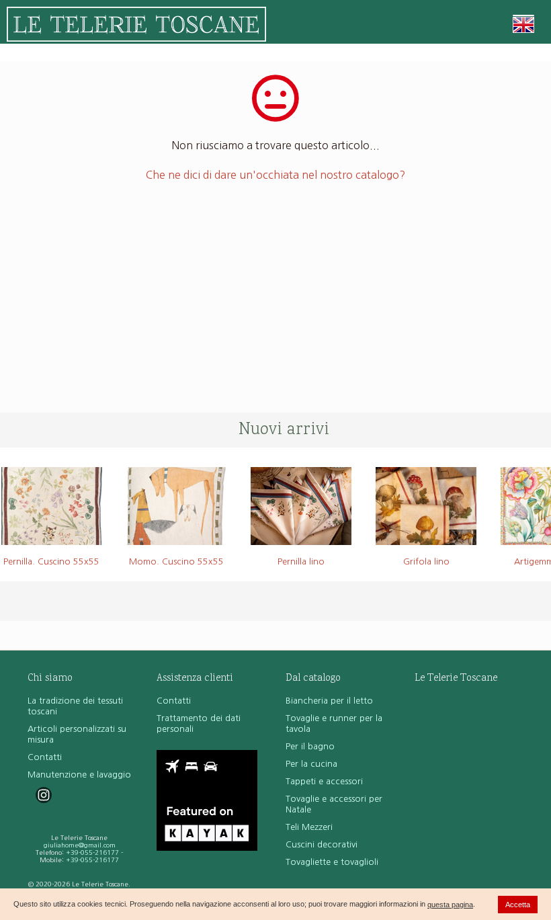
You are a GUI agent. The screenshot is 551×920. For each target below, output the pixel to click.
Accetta (517, 905)
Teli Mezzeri (309, 827)
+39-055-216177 (92, 852)
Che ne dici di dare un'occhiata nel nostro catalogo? (275, 174)
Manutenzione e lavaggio (79, 774)
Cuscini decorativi (321, 844)
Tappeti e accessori (324, 781)
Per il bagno (310, 746)
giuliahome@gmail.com (80, 845)
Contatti (45, 757)
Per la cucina (311, 763)
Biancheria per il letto (329, 700)
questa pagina (450, 905)
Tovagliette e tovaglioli (332, 862)
